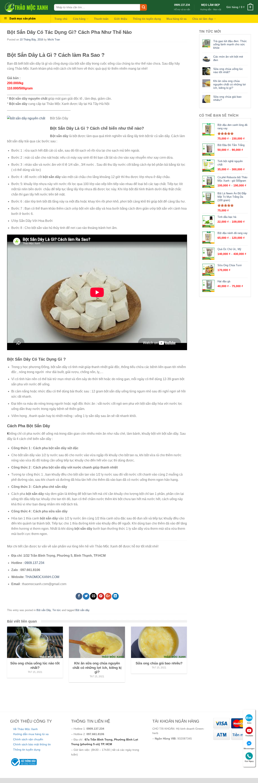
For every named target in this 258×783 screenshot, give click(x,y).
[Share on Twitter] (86, 596)
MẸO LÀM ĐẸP (210, 4)
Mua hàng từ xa (176, 18)
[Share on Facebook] (79, 596)
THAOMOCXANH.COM (42, 577)
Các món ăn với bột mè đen (228, 58)
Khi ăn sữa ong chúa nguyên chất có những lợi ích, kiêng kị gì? (229, 84)
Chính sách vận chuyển (28, 739)
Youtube (249, 735)
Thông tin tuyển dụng (147, 18)
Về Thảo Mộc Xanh (25, 729)
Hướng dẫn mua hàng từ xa (31, 734)
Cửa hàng (79, 18)
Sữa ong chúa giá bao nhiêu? (227, 98)
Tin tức (56, 610)
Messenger (249, 748)
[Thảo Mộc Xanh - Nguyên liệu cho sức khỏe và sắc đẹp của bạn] (26, 7)
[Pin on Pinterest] (101, 596)
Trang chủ (60, 18)
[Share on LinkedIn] (115, 596)
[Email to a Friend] (93, 596)
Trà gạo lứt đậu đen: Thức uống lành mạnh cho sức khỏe (230, 44)
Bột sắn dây (82, 610)
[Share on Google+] (108, 596)
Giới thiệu (120, 18)
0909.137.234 (182, 4)
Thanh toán (101, 18)
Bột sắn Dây (43, 610)
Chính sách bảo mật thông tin (32, 744)
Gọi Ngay (249, 761)
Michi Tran (54, 39)
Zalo (249, 723)
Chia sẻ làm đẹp (202, 18)
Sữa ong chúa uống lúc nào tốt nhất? (228, 70)
